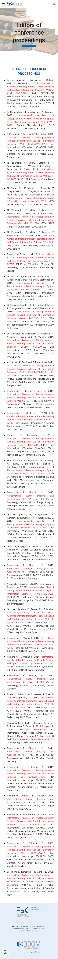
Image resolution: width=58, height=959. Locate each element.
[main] (29, 34)
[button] (3, 4)
